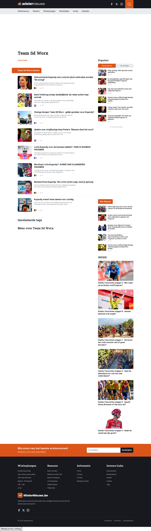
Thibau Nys (51, 488)
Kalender (85, 11)
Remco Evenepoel (53, 478)
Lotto (20, 488)
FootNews (117, 521)
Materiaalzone (111, 474)
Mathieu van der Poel (54, 474)
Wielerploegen (49, 11)
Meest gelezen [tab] (107, 66)
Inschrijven (127, 450)
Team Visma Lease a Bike (26, 474)
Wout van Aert (52, 471)
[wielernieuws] (46, 495)
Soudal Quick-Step (24, 471)
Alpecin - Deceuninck (25, 481)
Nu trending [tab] (124, 66)
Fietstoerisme (111, 471)
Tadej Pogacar (52, 484)
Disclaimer (108, 521)
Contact (80, 478)
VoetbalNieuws (128, 521)
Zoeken (109, 481)
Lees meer (22, 60)
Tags (108, 484)
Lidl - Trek (21, 484)
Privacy (79, 474)
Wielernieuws (23, 11)
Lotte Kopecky (52, 481)
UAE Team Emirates (24, 478)
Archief (109, 478)
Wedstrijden (64, 11)
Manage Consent (83, 481)
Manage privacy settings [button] (11, 529)
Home (79, 471)
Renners (36, 11)
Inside (75, 11)
